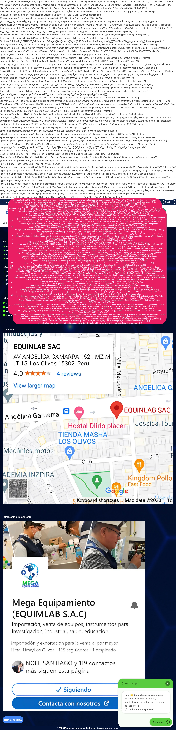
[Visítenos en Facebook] (2, 202)
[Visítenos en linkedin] (7, 202)
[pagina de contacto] (74, 710)
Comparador (153, 201)
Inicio (8, 247)
